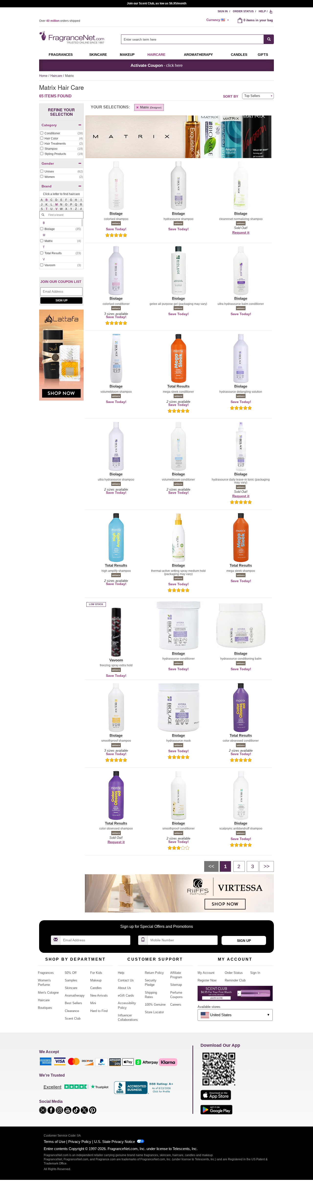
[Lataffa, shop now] (61, 358)
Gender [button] (48, 163)
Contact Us (126, 980)
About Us (124, 988)
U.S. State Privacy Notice (114, 1141)
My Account (206, 973)
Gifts (263, 55)
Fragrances (61, 55)
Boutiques (45, 1008)
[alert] (218, 20)
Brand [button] (47, 186)
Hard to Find (99, 1011)
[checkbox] (61, 133)
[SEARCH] (269, 39)
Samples (71, 980)
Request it (240, 232)
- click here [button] (157, 65)
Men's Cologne (48, 992)
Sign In (223, 11)
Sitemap (176, 985)
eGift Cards (126, 995)
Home (43, 76)
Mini (93, 1003)
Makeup (127, 55)
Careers (175, 1004)
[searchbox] (192, 39)
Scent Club (72, 1018)
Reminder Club (235, 980)
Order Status (243, 11)
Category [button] (49, 125)
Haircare (156, 55)
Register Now (207, 980)
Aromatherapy (75, 995)
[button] (46, 200)
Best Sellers (73, 1003)
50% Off (71, 973)
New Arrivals (99, 995)
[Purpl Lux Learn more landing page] (235, 995)
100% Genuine (155, 1004)
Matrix (150, 107)
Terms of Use (54, 1141)
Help (262, 11)
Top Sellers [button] (252, 96)
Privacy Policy (79, 1141)
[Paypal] (101, 1062)
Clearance (72, 1011)
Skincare (98, 55)
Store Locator (154, 1012)
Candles (96, 988)
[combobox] (197, 39)
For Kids (96, 973)
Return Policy (154, 973)
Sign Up (61, 300)
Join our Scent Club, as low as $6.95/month (156, 3)
